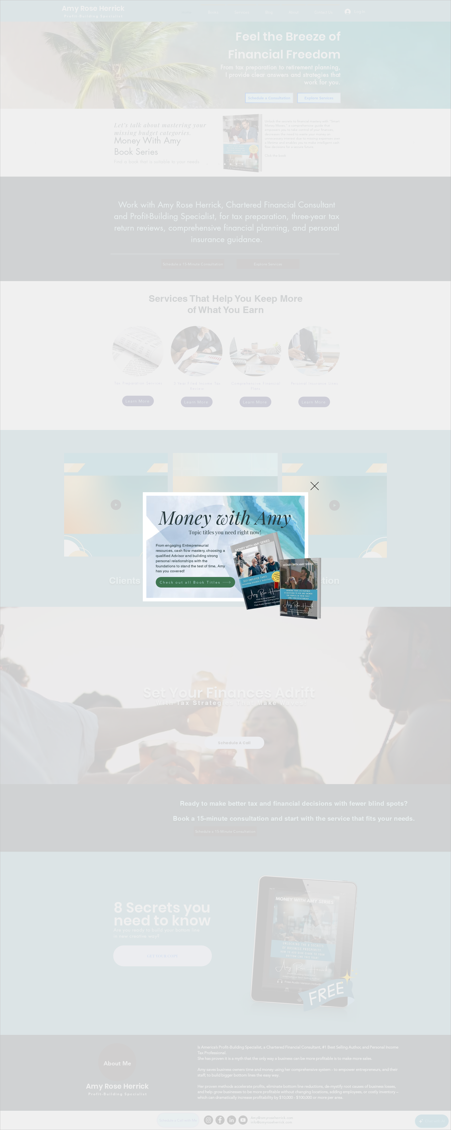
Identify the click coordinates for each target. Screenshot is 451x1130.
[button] (315, 486)
